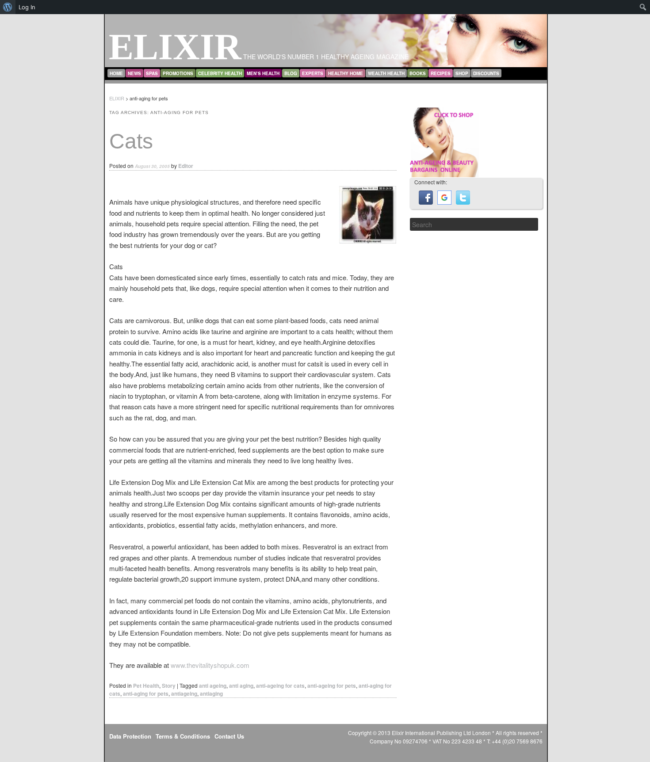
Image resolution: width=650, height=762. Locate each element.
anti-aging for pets (145, 693)
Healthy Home (345, 73)
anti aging (241, 686)
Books (417, 73)
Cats (131, 141)
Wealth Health (386, 73)
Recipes (441, 73)
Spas (152, 73)
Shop (461, 73)
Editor (185, 166)
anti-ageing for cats (280, 686)
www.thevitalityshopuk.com (210, 665)
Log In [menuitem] (27, 7)
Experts (312, 73)
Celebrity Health (220, 73)
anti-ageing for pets (331, 686)
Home (116, 73)
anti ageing (212, 686)
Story (169, 686)
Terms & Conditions (183, 736)
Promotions (178, 73)
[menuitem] (7, 7)
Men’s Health (263, 73)
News (134, 73)
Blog (290, 73)
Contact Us (229, 736)
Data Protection (130, 736)
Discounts (486, 73)
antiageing (184, 693)
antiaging (211, 693)
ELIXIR (175, 46)
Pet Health (146, 686)
